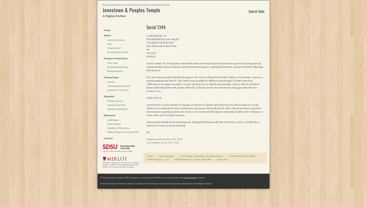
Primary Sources (115, 101)
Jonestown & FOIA (116, 105)
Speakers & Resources (118, 128)
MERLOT (114, 165)
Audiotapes (113, 120)
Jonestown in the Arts (118, 90)
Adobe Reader (189, 177)
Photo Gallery (114, 124)
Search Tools (256, 11)
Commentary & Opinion (118, 86)
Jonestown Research (117, 109)
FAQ (109, 44)
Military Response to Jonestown (123, 132)
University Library (120, 151)
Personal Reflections (117, 67)
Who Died (112, 63)
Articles (111, 82)
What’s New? (114, 48)
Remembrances (115, 71)
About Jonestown (116, 40)
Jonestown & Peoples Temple (131, 10)
